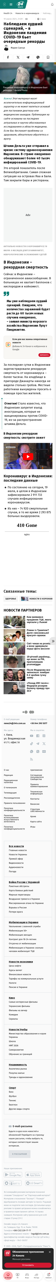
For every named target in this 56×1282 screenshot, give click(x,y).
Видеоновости (16, 863)
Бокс (11, 1092)
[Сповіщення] (52, 4)
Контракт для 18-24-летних (22, 939)
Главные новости (18, 850)
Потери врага (16, 911)
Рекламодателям (12, 798)
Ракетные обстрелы (19, 886)
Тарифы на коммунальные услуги (26, 978)
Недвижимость (18, 1064)
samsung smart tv (34, 1183)
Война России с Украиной (24, 882)
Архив (33, 817)
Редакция (8, 775)
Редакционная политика (11, 781)
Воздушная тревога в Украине (24, 899)
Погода (12, 871)
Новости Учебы (18, 1029)
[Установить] (28, 1259)
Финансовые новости (20, 974)
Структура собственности (37, 810)
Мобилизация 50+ (18, 930)
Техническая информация (36, 793)
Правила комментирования (39, 786)
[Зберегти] (48, 57)
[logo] (20, 4)
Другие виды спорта (19, 1109)
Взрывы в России (18, 907)
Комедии (13, 1014)
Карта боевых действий (21, 890)
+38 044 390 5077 (38, 723)
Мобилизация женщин (20, 935)
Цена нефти (15, 966)
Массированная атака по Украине (26, 903)
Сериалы (13, 1019)
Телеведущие (10, 793)
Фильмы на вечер (18, 1010)
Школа (12, 1041)
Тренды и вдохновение (21, 1077)
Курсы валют (15, 970)
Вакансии (34, 804)
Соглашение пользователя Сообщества (37, 777)
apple (34, 1174)
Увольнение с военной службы (25, 926)
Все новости (16, 846)
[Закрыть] (49, 1252)
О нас (6, 770)
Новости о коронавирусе (27, 13)
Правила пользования (14, 803)
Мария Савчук (18, 48)
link (31, 735)
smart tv (13, 1183)
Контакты (34, 799)
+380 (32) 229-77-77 (22, 1230)
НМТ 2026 (13, 1045)
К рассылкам (19, 1154)
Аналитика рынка (18, 1068)
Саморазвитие (16, 1050)
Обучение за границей (20, 1054)
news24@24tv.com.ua (15, 723)
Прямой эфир (16, 858)
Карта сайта (36, 822)
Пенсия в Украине (18, 987)
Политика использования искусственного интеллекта (11, 819)
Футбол (12, 1096)
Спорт (12, 1087)
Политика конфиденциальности (14, 809)
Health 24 (8, 13)
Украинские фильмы (19, 1006)
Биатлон (13, 1104)
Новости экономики (21, 961)
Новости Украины (18, 854)
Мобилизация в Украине (23, 922)
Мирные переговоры (19, 894)
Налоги (12, 983)
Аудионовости (16, 867)
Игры (32, 827)
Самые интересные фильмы (23, 1002)
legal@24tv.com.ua (40, 1234)
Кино (12, 997)
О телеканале (10, 788)
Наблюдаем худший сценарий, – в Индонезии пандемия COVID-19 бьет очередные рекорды (47, 13)
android (13, 1174)
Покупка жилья (16, 1073)
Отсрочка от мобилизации (22, 943)
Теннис (12, 1100)
